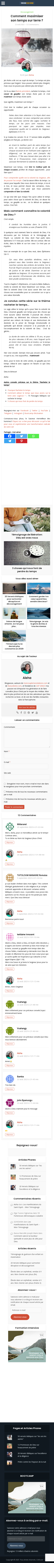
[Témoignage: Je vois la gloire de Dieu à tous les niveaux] (38, 613)
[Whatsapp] (33, 436)
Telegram (8, 413)
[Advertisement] (27, 474)
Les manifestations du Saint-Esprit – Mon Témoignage (27, 1224)
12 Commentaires (32, 24)
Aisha (31, 75)
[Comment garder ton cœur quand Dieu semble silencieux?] (38, 588)
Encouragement (27, 12)
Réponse (10, 842)
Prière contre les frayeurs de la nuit (32, 1462)
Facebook (24, 410)
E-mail (7, 762)
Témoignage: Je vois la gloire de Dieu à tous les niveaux (38, 624)
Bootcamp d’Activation (33, 413)
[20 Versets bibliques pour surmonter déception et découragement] (14, 588)
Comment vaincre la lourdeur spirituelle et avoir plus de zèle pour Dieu (28, 1239)
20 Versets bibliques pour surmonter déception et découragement (14, 600)
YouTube (44, 410)
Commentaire (9, 727)
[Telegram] (9, 441)
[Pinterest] (21, 441)
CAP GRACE (41, 686)
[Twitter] (21, 436)
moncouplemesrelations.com (35, 683)
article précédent (23, 91)
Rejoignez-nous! (27, 1145)
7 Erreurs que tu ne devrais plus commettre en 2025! (14, 646)
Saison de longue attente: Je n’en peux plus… (14, 624)
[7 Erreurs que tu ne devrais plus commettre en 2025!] (14, 635)
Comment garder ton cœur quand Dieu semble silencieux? (39, 599)
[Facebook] (9, 436)
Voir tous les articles (27, 707)
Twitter (34, 410)
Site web (7, 773)
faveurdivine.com (15, 686)
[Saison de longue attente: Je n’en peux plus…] (14, 613)
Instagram (18, 413)
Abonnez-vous (20, 1317)
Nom (7, 751)
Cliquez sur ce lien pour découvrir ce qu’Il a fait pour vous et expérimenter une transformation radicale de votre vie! (27, 424)
